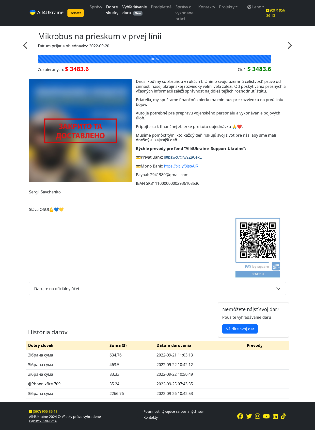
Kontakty (206, 7)
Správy (96, 7)
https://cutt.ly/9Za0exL (183, 157)
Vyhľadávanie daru (134, 10)
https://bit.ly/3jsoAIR (181, 166)
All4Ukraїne (49, 12)
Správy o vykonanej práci (184, 12)
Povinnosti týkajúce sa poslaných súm (174, 411)
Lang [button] (256, 7)
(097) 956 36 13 (45, 411)
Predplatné (161, 7)
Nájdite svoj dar (239, 329)
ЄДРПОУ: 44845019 (43, 421)
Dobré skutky (112, 10)
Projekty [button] (227, 7)
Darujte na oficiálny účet (56, 288)
